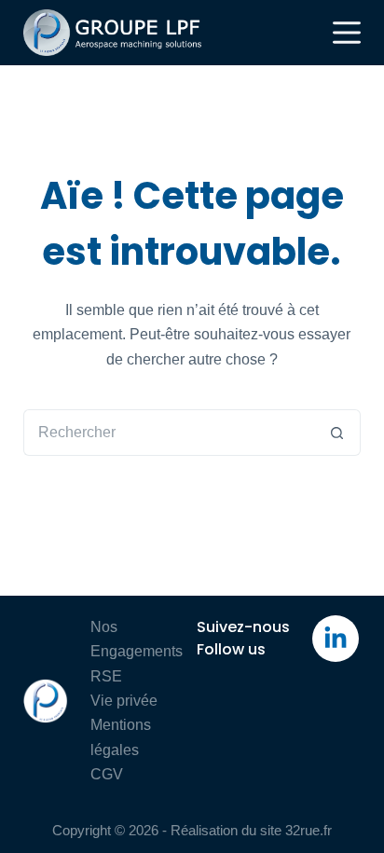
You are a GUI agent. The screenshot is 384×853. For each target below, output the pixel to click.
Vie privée (124, 701)
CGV (106, 774)
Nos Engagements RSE (136, 651)
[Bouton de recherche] (337, 432)
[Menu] (347, 33)
